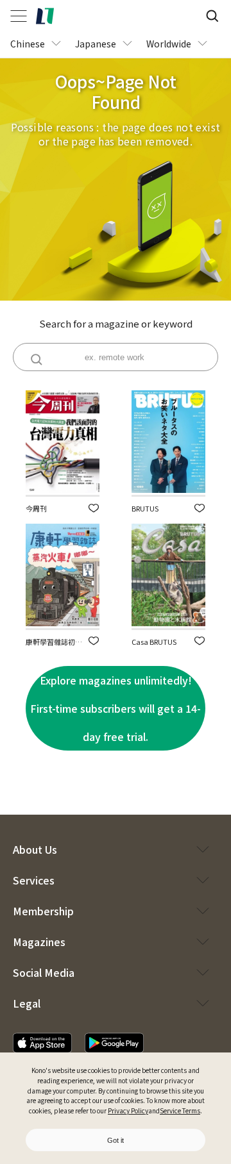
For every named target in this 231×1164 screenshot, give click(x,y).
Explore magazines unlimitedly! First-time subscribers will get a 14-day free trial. (115, 708)
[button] (93, 508)
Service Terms (180, 1110)
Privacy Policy (128, 1110)
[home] (45, 16)
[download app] (42, 1042)
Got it (115, 1140)
